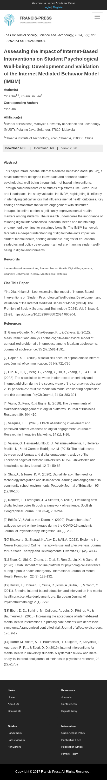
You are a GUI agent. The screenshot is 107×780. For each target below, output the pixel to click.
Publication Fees (71, 740)
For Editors (14, 746)
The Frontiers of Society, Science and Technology (38, 35)
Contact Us (14, 711)
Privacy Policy (69, 753)
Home (11, 697)
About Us (13, 703)
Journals (66, 697)
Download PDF (15, 148)
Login (47, 7)
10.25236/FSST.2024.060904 (24, 41)
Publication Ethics (72, 746)
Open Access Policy (73, 732)
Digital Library (69, 711)
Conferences (69, 703)
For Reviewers (16, 740)
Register (58, 7)
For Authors (15, 732)
